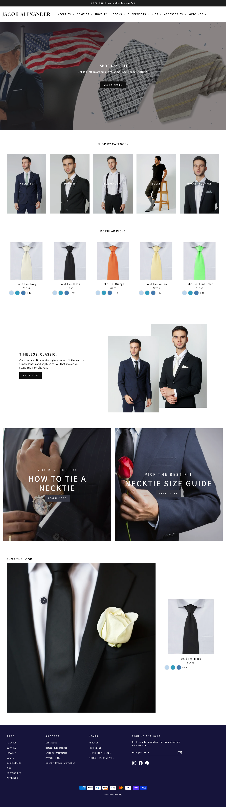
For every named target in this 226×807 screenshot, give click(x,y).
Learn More (113, 84)
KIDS (155, 14)
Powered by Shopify (113, 794)
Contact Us (51, 742)
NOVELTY (101, 14)
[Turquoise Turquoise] (17, 292)
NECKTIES (65, 14)
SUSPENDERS (137, 14)
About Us (93, 742)
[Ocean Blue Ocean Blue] (23, 292)
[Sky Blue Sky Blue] (11, 292)
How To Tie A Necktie (100, 752)
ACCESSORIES (174, 14)
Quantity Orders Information (60, 762)
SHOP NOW (30, 375)
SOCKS (118, 14)
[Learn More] (57, 484)
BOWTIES (83, 14)
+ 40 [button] (29, 292)
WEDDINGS (196, 14)
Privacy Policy (52, 757)
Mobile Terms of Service (101, 757)
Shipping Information (56, 752)
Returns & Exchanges (56, 747)
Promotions (95, 747)
